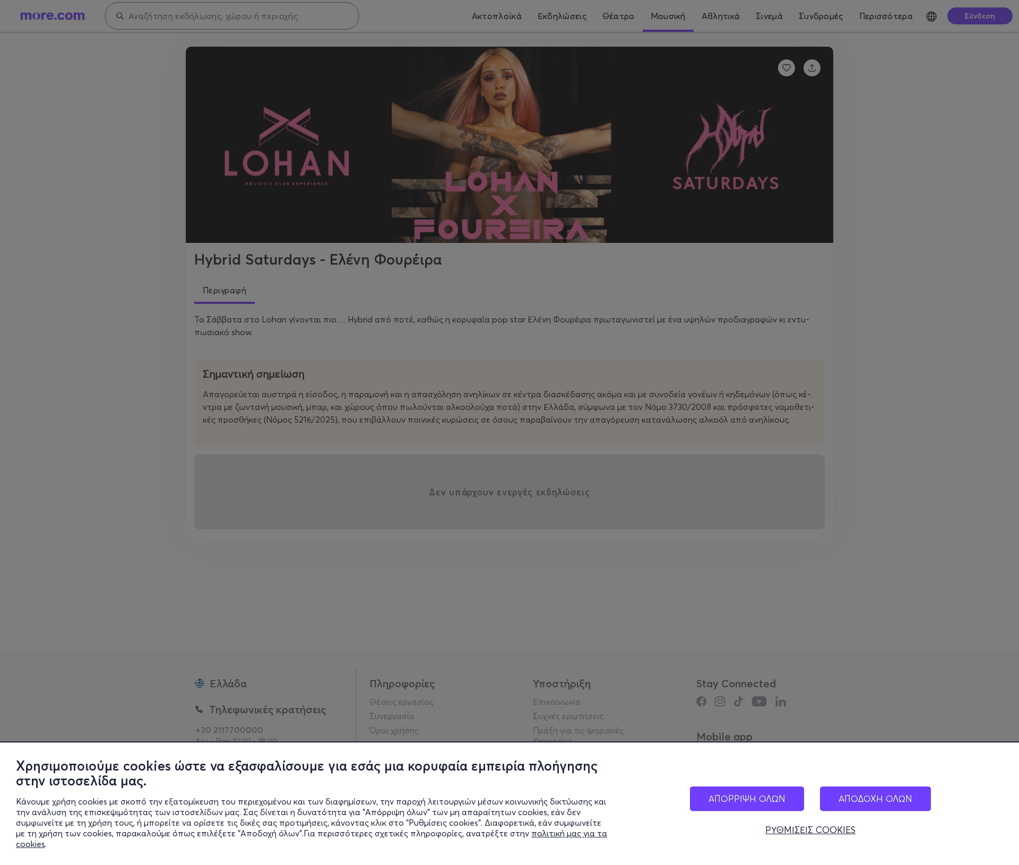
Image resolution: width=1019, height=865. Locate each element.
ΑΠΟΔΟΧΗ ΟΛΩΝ (875, 798)
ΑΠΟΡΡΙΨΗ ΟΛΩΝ (747, 798)
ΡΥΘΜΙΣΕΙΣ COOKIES (810, 830)
